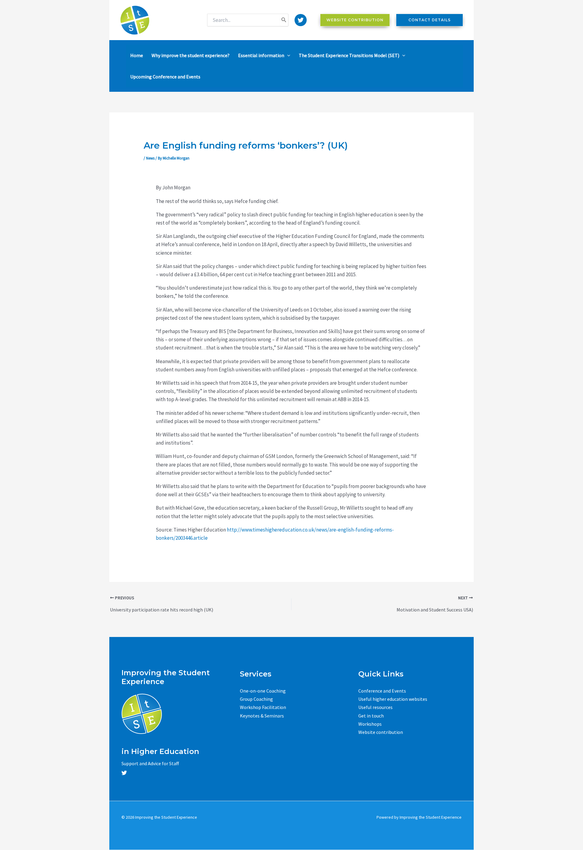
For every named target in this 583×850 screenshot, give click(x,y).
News (150, 158)
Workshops (370, 724)
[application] (287, 55)
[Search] (284, 20)
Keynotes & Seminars (262, 716)
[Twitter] (301, 20)
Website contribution (380, 732)
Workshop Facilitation (263, 707)
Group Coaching (256, 699)
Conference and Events (382, 691)
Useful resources (375, 707)
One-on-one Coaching (263, 691)
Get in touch (371, 716)
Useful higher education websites (392, 699)
